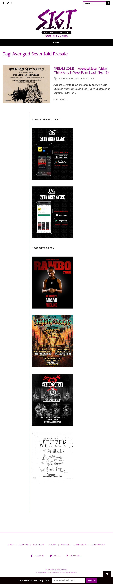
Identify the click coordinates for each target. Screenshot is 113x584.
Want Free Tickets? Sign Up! (33, 580)
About (48, 569)
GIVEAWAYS (38, 545)
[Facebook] (4, 3)
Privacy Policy (56, 569)
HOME (11, 545)
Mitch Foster (74, 79)
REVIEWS (65, 545)
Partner (64, 569)
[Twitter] (7, 3)
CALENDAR (23, 545)
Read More (61, 99)
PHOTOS (53, 545)
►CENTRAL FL (80, 545)
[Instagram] (11, 3)
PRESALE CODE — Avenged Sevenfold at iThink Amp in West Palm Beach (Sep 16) (80, 70)
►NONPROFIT (98, 545)
